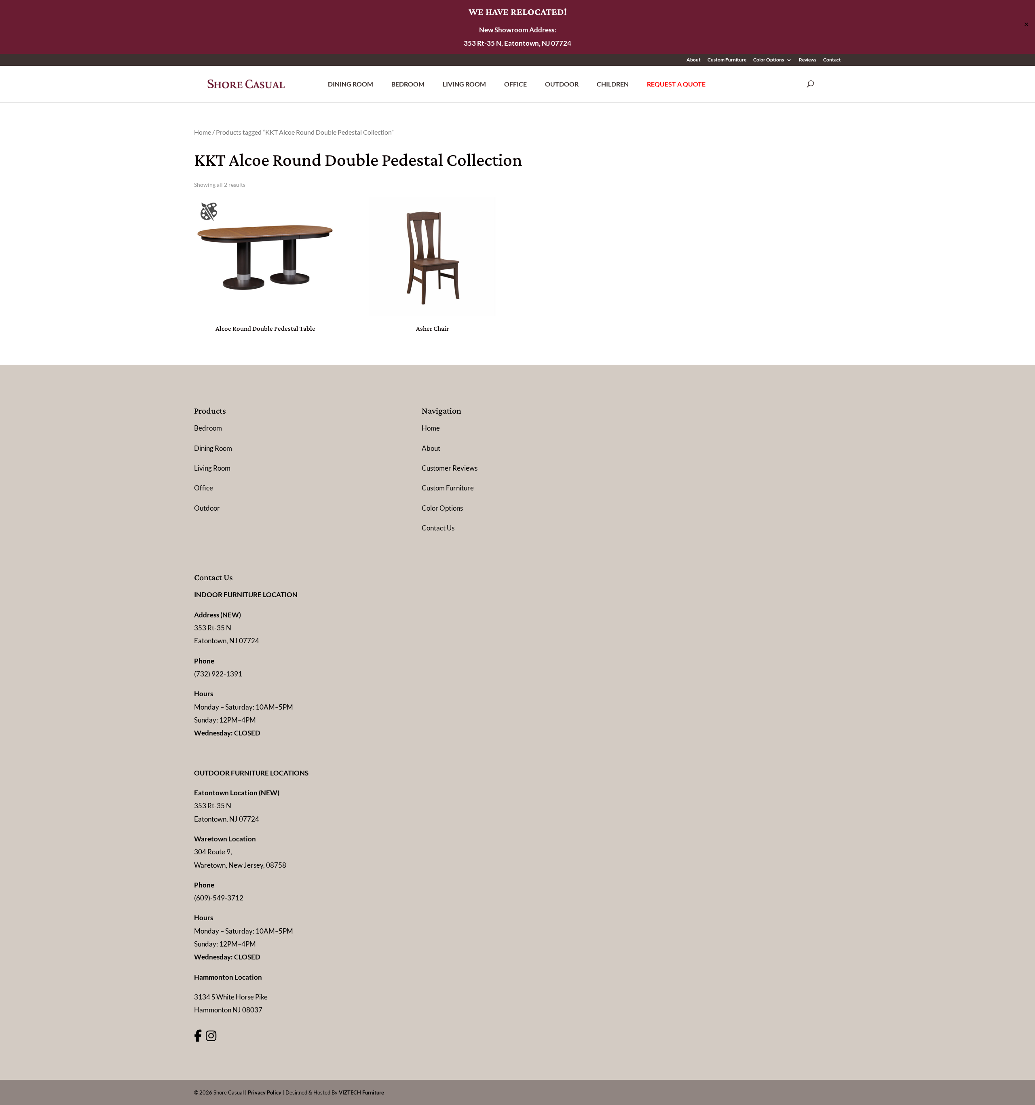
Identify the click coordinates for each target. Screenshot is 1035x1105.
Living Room (464, 84)
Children (613, 84)
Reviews (807, 60)
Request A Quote (676, 84)
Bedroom (408, 84)
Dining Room (350, 84)
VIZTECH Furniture (361, 1092)
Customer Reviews (449, 468)
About (693, 60)
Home (202, 132)
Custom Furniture (727, 60)
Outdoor (562, 84)
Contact (832, 60)
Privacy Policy (264, 1092)
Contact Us (438, 528)
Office (515, 84)
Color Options (768, 60)
